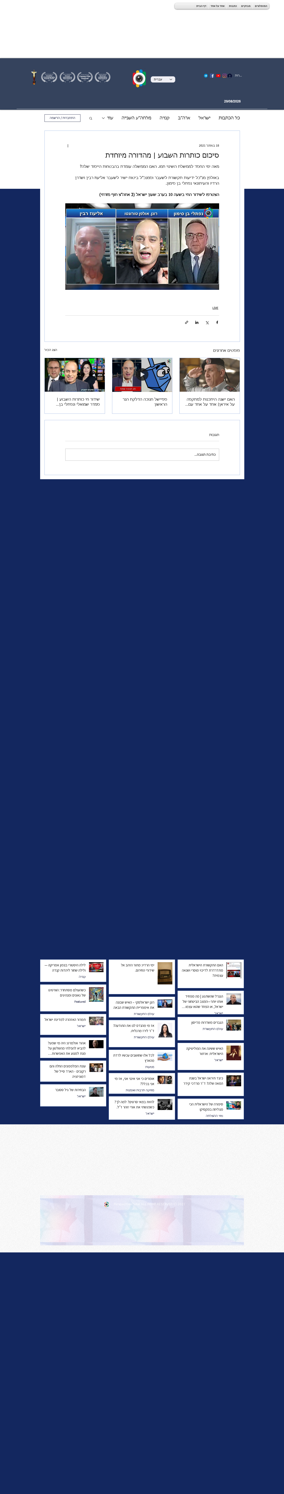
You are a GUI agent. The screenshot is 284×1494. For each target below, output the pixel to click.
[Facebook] (212, 76)
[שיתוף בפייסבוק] (217, 322)
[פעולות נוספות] (67, 145)
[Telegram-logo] (206, 76)
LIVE (215, 308)
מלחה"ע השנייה (136, 118)
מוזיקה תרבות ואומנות (140, 1090)
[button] (91, 118)
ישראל (204, 118)
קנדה (165, 118)
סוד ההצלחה (214, 1116)
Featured (80, 1001)
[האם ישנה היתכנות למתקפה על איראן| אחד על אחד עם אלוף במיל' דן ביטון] (210, 375)
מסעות (149, 1067)
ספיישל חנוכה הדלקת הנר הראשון (145, 402)
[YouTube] (218, 76)
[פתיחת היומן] (247, 101)
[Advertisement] (124, 29)
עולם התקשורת (144, 1014)
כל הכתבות (229, 118)
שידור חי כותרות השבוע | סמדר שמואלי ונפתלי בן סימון (78, 402)
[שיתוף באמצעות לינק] (187, 322)
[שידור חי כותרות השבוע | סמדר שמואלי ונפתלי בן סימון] (75, 375)
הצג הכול (50, 350)
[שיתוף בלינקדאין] (197, 322)
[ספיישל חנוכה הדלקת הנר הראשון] (142, 375)
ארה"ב (184, 118)
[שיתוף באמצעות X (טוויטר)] (207, 322)
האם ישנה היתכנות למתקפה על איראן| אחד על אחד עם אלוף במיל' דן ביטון (211, 402)
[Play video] (142, 246)
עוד (110, 118)
